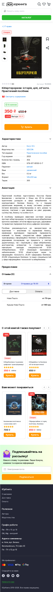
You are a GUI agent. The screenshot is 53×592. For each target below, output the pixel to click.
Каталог (26, 17)
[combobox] (26, 11)
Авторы (5, 514)
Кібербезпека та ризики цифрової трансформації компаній (14, 363)
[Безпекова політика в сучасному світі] (14, 404)
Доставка (14, 291)
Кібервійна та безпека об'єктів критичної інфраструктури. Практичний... (38, 363)
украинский (31, 170)
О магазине (7, 494)
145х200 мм (32, 177)
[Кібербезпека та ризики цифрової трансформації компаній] (14, 345)
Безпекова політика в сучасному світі (12, 422)
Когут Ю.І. (31, 146)
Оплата (38, 291)
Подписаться (26, 477)
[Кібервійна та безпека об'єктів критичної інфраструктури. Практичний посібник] (39, 345)
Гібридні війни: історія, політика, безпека (38, 422)
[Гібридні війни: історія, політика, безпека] (39, 404)
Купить (28, 127)
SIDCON (30, 149)
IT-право (8, 26)
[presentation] (44, 328)
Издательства (8, 517)
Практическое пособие (37, 153)
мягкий (30, 167)
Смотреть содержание (15, 97)
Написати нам (8, 582)
